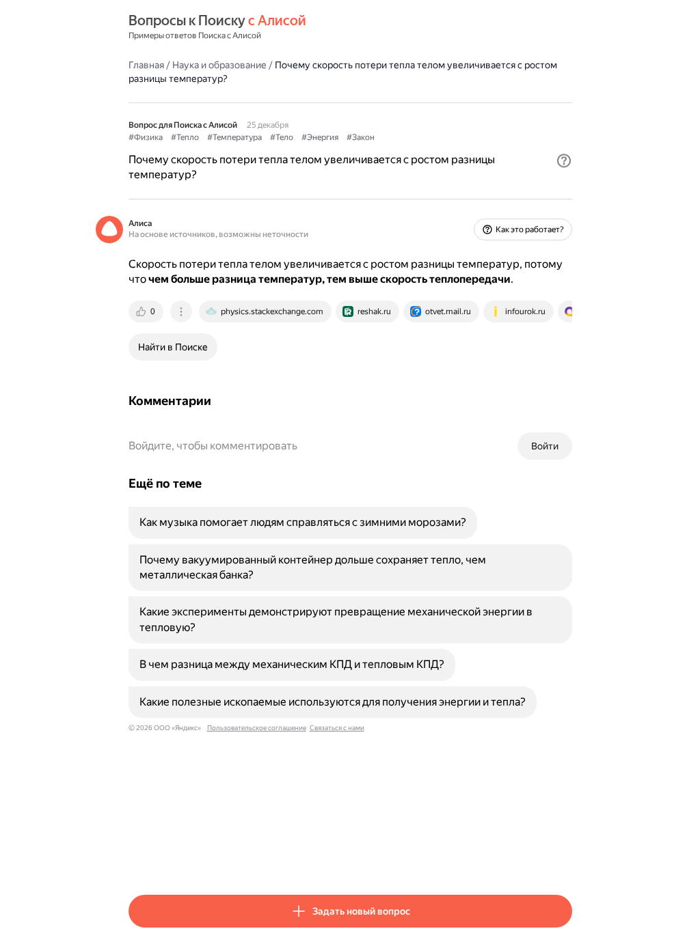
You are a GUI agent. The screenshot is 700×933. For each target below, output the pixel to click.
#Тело (281, 137)
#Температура (234, 137)
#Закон (361, 137)
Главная (146, 64)
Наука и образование (219, 64)
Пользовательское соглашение (256, 728)
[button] (564, 160)
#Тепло (185, 137)
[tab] (147, 311)
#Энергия (319, 137)
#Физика (146, 137)
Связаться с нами (337, 728)
